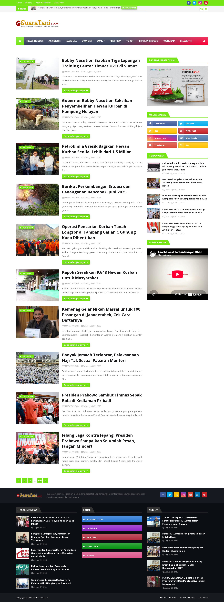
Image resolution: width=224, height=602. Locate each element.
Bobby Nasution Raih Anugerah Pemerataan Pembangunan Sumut (50, 567)
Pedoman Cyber (43, 2)
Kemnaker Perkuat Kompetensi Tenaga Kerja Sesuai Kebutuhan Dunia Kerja (183, 211)
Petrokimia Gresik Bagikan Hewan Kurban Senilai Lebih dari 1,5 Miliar (96, 148)
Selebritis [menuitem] (186, 40)
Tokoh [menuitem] (130, 40)
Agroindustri (94, 519)
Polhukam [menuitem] (169, 40)
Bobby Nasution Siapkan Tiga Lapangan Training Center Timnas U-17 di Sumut (101, 63)
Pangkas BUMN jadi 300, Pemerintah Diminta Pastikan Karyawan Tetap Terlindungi (50, 537)
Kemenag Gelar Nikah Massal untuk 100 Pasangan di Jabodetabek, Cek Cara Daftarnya (101, 314)
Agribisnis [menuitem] (55, 40)
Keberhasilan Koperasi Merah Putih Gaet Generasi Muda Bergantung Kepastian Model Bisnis (84, 8)
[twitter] (194, 3)
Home (19, 2)
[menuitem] (20, 41)
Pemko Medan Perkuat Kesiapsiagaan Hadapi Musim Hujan (183, 549)
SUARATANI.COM (40, 597)
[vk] (193, 138)
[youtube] (162, 145)
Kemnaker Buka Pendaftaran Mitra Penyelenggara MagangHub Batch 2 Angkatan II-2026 (182, 226)
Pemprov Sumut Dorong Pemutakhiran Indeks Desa (183, 535)
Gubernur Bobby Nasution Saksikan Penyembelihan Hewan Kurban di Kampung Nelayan (97, 106)
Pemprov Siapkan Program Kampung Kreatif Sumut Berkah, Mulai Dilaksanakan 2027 (182, 564)
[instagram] (200, 3)
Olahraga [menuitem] (25, 48)
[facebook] (189, 3)
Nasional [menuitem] (71, 40)
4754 (40, 480)
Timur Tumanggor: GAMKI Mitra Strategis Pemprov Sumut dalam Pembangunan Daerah (180, 520)
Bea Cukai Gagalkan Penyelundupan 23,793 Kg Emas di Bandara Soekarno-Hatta (182, 182)
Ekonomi (91, 528)
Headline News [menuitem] (35, 40)
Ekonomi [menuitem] (87, 40)
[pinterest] (206, 3)
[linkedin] (197, 494)
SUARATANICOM (72, 71)
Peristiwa (92, 546)
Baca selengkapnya (74, 90)
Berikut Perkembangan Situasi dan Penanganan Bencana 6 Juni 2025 (96, 189)
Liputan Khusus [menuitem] (148, 40)
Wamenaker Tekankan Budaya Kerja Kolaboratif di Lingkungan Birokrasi (51, 581)
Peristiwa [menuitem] (115, 40)
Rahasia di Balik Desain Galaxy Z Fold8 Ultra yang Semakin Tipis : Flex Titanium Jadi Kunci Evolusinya (184, 166)
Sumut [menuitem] (101, 40)
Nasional (92, 537)
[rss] (162, 131)
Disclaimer (59, 2)
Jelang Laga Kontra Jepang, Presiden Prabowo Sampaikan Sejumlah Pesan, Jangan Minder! (98, 440)
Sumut (90, 555)
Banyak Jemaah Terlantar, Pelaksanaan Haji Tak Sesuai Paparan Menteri (100, 357)
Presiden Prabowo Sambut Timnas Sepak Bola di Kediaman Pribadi (102, 397)
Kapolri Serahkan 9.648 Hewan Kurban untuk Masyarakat (99, 274)
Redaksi (28, 2)
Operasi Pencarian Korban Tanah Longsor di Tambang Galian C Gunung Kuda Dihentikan (99, 232)
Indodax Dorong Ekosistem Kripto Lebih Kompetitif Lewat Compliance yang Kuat (184, 197)
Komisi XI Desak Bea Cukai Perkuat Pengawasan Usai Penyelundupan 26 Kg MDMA (52, 520)
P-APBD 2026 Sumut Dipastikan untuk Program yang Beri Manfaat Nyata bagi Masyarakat (183, 581)
